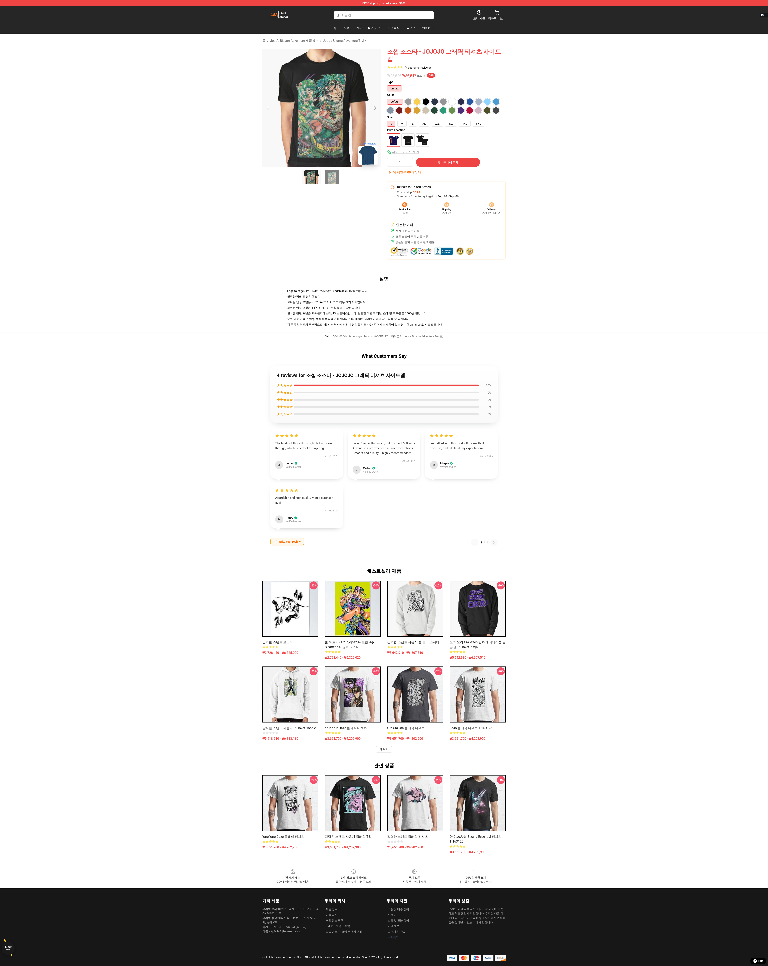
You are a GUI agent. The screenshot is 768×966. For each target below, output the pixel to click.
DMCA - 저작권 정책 (338, 926)
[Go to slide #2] (332, 177)
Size (390, 117)
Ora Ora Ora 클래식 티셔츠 (406, 728)
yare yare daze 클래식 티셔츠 (283, 837)
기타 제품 (393, 926)
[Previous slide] (268, 108)
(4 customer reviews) (418, 67)
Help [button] (760, 961)
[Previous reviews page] (474, 542)
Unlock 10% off (8, 948)
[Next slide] (374, 108)
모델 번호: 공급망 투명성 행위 (344, 931)
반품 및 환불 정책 (398, 920)
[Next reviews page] (494, 542)
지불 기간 (393, 914)
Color (390, 94)
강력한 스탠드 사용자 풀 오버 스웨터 (413, 642)
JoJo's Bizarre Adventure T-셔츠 (345, 41)
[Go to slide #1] (311, 177)
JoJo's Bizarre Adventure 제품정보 (294, 41)
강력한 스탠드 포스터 (277, 642)
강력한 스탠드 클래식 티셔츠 (407, 837)
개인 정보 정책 (335, 920)
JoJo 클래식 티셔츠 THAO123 (471, 728)
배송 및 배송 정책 (398, 909)
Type (390, 82)
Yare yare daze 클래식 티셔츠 (346, 728)
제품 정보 (331, 909)
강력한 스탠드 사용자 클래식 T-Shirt (350, 837)
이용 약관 (331, 914)
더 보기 (384, 749)
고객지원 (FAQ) (397, 931)
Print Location (396, 130)
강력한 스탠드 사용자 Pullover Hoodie (289, 728)
